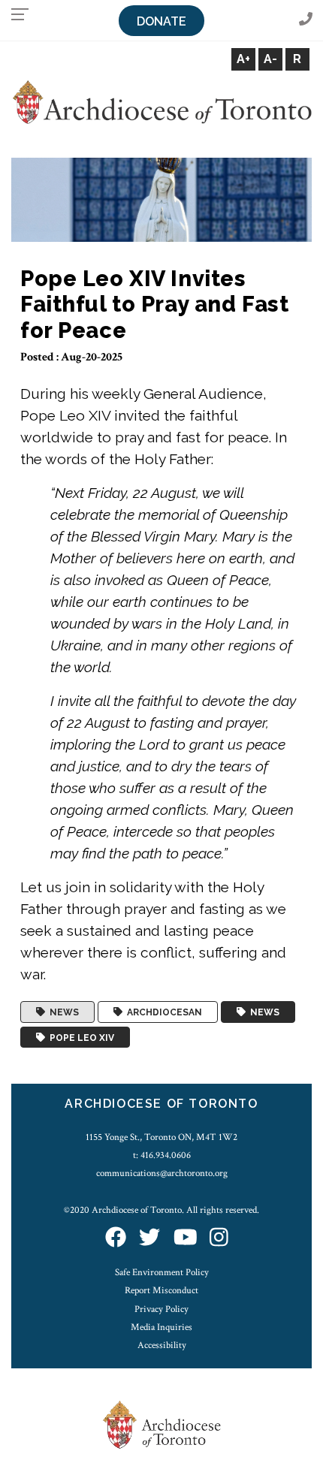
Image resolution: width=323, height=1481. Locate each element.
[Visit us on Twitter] (149, 1239)
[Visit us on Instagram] (219, 1239)
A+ (243, 59)
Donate (161, 21)
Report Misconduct (161, 1290)
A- (270, 59)
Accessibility (161, 1345)
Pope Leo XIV (79, 1037)
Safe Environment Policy (162, 1272)
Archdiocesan (162, 1012)
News (62, 1012)
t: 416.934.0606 (162, 1155)
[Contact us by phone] (305, 20)
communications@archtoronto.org (162, 1173)
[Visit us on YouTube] (186, 1239)
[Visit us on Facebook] (115, 1239)
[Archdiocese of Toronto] (161, 101)
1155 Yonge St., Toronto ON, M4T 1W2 (161, 1137)
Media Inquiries (161, 1327)
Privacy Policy (161, 1309)
